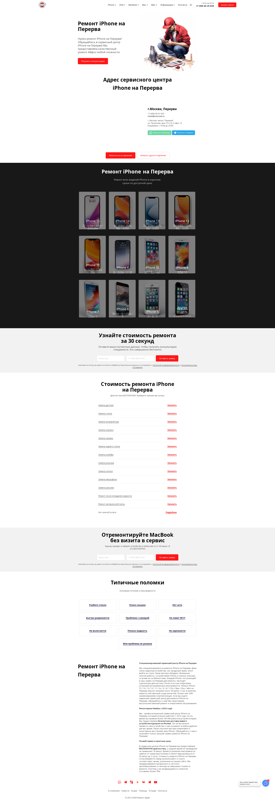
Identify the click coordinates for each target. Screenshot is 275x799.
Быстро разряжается (97, 617)
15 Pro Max (93, 228)
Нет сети (177, 605)
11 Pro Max (96, 270)
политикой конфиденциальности (166, 365)
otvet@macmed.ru (156, 116)
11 (85, 269)
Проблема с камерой (137, 617)
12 (174, 225)
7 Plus (91, 316)
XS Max (121, 272)
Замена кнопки (105, 471)
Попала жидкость (137, 630)
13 (144, 225)
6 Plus (128, 313)
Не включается (97, 630)
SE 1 (158, 272)
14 (115, 225)
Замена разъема (106, 463)
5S (148, 316)
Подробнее (171, 512)
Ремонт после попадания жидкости (115, 496)
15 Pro (98, 225)
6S (122, 313)
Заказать (172, 405)
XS (114, 272)
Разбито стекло (97, 605)
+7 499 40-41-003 (205, 6)
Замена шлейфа (105, 454)
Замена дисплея (106, 405)
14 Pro (121, 225)
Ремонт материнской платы (111, 504)
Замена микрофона (107, 479)
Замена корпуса (105, 430)
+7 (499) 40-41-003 (156, 113)
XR (131, 272)
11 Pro (91, 269)
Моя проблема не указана (137, 643)
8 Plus (180, 272)
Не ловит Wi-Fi (177, 617)
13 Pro (151, 225)
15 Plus (90, 225)
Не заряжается (177, 630)
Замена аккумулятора (108, 421)
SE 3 (146, 272)
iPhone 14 (123, 221)
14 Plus (125, 228)
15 (84, 225)
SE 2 (152, 272)
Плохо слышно (137, 605)
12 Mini (185, 228)
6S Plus (116, 313)
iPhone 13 (152, 221)
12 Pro (180, 225)
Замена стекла (105, 413)
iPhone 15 (93, 221)
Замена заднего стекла (109, 446)
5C (153, 316)
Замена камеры (105, 438)
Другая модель (182, 310)
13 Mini (155, 228)
